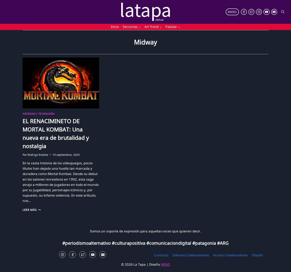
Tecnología (47, 113)
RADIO (232, 12)
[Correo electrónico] (274, 12)
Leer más (32, 210)
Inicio (115, 27)
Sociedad (29, 113)
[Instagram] (259, 12)
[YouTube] (266, 12)
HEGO (165, 264)
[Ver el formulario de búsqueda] (282, 11)
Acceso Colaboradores (230, 255)
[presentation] (61, 82)
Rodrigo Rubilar (38, 155)
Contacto (161, 255)
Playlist (257, 255)
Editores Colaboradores (190, 255)
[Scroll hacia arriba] (10, 266)
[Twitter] (251, 12)
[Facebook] (244, 12)
